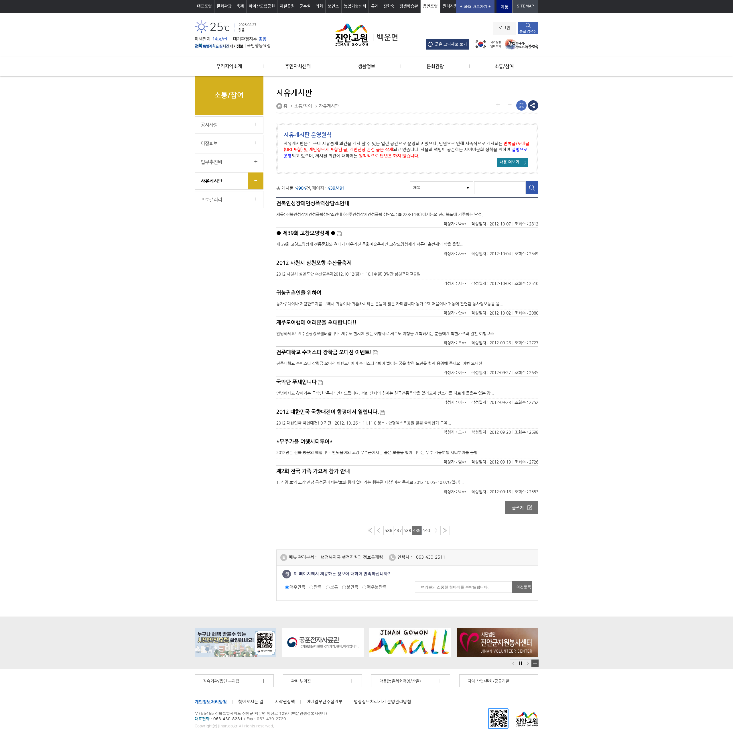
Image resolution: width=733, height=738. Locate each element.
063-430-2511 (430, 557)
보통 (334, 587)
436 (388, 530)
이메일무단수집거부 (324, 701)
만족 (318, 587)
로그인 (504, 28)
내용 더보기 (509, 162)
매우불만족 (377, 587)
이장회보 (209, 143)
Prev (513, 663)
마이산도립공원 (262, 6)
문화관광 (224, 6)
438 (407, 530)
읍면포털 (430, 6)
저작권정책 (285, 701)
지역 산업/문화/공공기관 (488, 681)
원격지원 (450, 6)
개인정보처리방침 (211, 701)
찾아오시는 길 (250, 701)
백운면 (387, 37)
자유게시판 (211, 181)
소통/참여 (504, 66)
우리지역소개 (229, 66)
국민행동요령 (259, 46)
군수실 (305, 6)
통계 (375, 6)
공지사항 (209, 124)
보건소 (333, 6)
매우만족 (297, 587)
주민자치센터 (298, 66)
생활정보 (366, 66)
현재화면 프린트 (521, 105)
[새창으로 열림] (235, 642)
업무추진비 (211, 162)
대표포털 (204, 6)
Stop (520, 663)
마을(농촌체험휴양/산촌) (400, 681)
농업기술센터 (355, 6)
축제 (240, 6)
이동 (505, 7)
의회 (319, 6)
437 (398, 530)
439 (417, 530)
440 (426, 530)
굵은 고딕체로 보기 (451, 44)
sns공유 (533, 105)
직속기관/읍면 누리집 (221, 681)
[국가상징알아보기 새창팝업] (485, 44)
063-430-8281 (228, 719)
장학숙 (389, 6)
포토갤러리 (211, 199)
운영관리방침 (382, 701)
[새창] (498, 718)
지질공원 (287, 6)
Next (527, 663)
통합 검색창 (528, 32)
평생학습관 (408, 6)
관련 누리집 (301, 681)
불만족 (352, 587)
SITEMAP (525, 6)
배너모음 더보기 (535, 663)
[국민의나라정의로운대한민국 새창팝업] (520, 44)
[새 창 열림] (219, 46)
